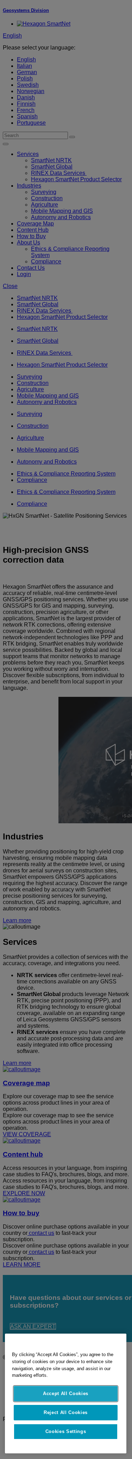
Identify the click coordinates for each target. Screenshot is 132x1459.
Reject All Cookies (66, 1412)
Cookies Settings (65, 1431)
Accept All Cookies (65, 1393)
